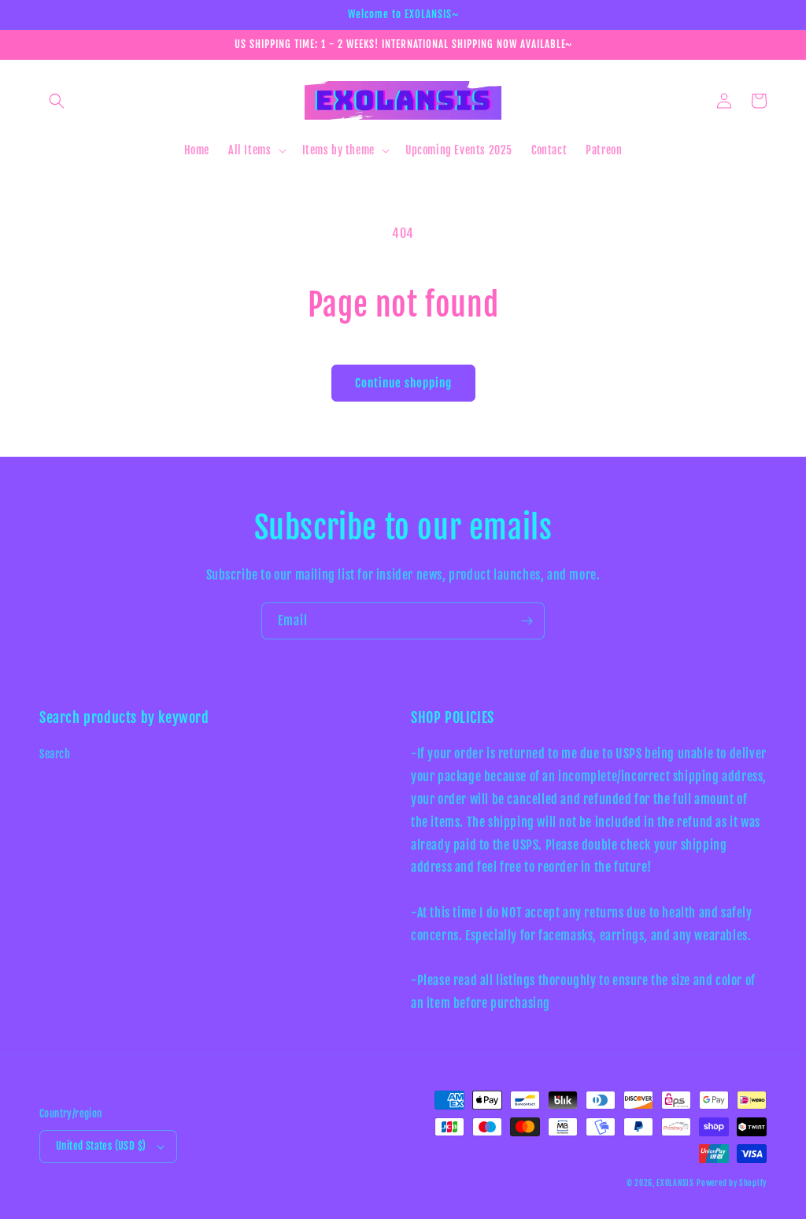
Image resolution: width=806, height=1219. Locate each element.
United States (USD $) (101, 1145)
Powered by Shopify (732, 1183)
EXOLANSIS (674, 1183)
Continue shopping (403, 383)
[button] (56, 100)
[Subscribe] (526, 620)
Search (55, 754)
